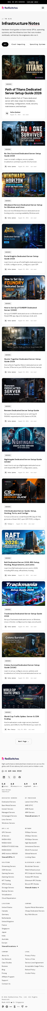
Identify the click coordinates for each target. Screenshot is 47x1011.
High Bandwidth (31, 843)
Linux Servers (7, 819)
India (3, 936)
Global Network (31, 853)
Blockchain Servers (32, 866)
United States (7, 907)
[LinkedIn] (4, 777)
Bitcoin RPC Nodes (32, 884)
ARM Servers (29, 812)
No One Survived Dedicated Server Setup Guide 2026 (22, 154)
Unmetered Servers (32, 846)
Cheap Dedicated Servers (34, 911)
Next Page (23, 741)
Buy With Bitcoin (31, 914)
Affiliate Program (8, 977)
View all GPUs (7, 857)
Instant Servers (7, 809)
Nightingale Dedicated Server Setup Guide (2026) (23, 460)
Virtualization (7, 895)
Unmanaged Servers (9, 816)
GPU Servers (6, 832)
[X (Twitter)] (9, 777)
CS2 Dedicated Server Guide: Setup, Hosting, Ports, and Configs (20, 512)
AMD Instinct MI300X (10, 853)
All (5, 44)
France (4, 925)
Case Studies (7, 963)
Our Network (6, 959)
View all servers (31, 816)
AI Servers (5, 836)
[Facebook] (20, 777)
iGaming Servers (8, 877)
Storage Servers (8, 888)
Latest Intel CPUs (31, 802)
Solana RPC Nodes (32, 877)
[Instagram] (14, 777)
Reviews (5, 966)
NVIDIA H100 (6, 839)
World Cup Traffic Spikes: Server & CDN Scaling (21, 717)
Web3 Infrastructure (32, 870)
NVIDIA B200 (6, 850)
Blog (3, 970)
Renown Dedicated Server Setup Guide (21, 410)
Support (5, 980)
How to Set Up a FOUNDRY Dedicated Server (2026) (20, 308)
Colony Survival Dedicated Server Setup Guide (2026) (22, 666)
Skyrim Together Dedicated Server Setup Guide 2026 (22, 360)
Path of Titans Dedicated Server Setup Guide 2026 (23, 91)
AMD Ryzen (29, 809)
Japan (4, 932)
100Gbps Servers (31, 839)
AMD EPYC (29, 805)
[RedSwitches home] (10, 7)
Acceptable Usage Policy (34, 966)
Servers (8, 84)
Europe (4, 943)
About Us (5, 955)
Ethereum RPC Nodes (33, 880)
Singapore (5, 929)
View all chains (31, 888)
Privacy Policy (30, 955)
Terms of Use (30, 959)
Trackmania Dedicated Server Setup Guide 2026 (23, 614)
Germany (5, 914)
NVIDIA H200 (6, 843)
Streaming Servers (9, 866)
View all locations (9, 946)
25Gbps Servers (31, 836)
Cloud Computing (18, 44)
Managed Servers (8, 812)
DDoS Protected (31, 850)
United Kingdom (8, 921)
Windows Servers (8, 823)
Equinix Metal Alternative (34, 907)
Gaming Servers (8, 873)
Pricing (4, 973)
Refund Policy (30, 970)
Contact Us (6, 984)
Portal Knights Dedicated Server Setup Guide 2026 (21, 257)
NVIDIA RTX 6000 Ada (10, 846)
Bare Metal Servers (9, 805)
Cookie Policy (30, 973)
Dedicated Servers (9, 802)
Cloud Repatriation (9, 898)
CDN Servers (6, 870)
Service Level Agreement (34, 963)
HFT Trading (6, 880)
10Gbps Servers (31, 832)
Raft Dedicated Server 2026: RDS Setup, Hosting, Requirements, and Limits (22, 563)
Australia (5, 939)
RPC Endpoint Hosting (33, 873)
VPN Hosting (6, 884)
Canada (5, 911)
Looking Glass (30, 857)
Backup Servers (7, 891)
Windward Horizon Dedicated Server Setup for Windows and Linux (23, 206)
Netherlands (6, 918)
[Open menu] (43, 8)
